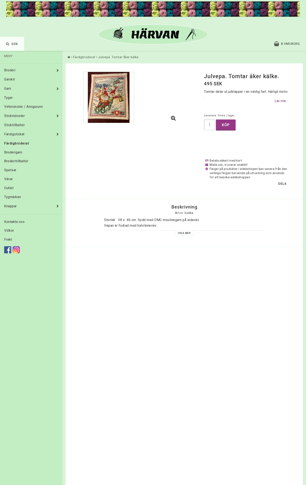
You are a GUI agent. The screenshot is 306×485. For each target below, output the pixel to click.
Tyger (8, 98)
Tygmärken (12, 197)
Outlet (9, 188)
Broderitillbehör (16, 161)
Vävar (8, 179)
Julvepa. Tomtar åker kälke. (118, 57)
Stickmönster (14, 116)
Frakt (8, 239)
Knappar (10, 206)
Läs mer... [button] (281, 101)
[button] (289, 44)
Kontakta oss (14, 222)
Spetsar (10, 170)
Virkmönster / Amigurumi (23, 107)
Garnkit (9, 79)
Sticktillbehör (14, 125)
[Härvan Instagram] (16, 249)
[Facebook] (7, 249)
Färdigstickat (14, 134)
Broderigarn (13, 152)
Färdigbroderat (16, 143)
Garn (7, 88)
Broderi (10, 70)
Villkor (9, 230)
